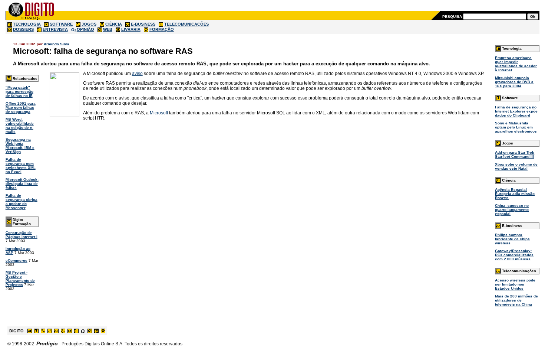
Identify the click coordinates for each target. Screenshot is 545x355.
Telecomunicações (519, 271)
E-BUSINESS (143, 24)
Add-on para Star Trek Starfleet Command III (514, 154)
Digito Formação (22, 222)
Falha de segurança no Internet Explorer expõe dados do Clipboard (516, 111)
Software (510, 98)
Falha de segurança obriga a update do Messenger (21, 201)
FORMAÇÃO (161, 29)
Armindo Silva (56, 44)
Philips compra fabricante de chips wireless (512, 239)
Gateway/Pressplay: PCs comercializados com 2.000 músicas (514, 255)
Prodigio (47, 343)
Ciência (509, 180)
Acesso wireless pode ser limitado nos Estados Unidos (515, 284)
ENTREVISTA (55, 29)
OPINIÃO (85, 29)
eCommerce (16, 260)
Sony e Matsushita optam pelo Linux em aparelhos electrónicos (516, 127)
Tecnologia (512, 48)
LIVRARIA (131, 29)
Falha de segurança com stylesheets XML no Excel (21, 165)
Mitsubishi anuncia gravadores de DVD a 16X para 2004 (514, 82)
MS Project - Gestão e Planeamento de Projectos (20, 278)
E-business (512, 226)
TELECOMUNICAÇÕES (186, 24)
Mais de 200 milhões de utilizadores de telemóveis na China (516, 300)
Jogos (507, 143)
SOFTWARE (61, 24)
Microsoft (159, 112)
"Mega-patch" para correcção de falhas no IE (19, 91)
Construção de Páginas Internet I (21, 235)
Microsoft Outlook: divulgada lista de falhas (22, 184)
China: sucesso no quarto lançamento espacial (512, 209)
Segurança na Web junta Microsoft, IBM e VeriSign (20, 145)
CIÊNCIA (113, 24)
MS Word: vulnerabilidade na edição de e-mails (20, 125)
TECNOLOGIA (27, 24)
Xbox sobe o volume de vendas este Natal (516, 166)
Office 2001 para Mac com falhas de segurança (21, 107)
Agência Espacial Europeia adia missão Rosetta (515, 194)
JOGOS (89, 24)
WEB (107, 29)
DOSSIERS (23, 29)
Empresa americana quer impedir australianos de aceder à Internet (516, 64)
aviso (137, 73)
